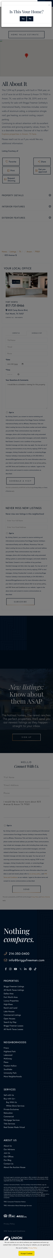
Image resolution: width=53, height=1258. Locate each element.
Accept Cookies (26, 1253)
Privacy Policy (32, 1248)
